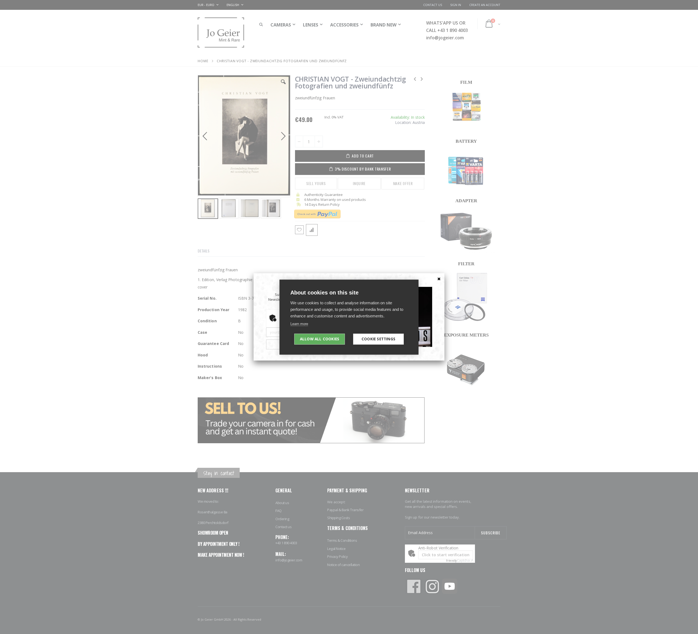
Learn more (299, 324)
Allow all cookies (319, 338)
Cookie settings (378, 338)
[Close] (439, 278)
